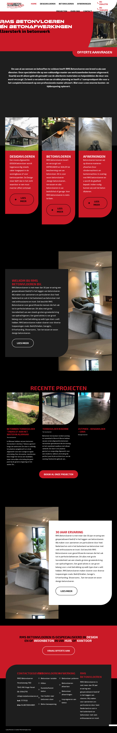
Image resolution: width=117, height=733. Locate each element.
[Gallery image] (23, 408)
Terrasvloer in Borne (55, 428)
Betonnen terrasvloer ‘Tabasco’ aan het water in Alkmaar (21, 431)
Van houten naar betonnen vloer (47, 697)
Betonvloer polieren (70, 678)
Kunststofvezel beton (47, 689)
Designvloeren (83, 434)
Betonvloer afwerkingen (67, 692)
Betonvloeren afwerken (67, 684)
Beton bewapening (48, 704)
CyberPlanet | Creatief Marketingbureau (18, 729)
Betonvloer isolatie (49, 678)
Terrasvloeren (11, 437)
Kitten (43, 683)
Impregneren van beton (69, 701)
